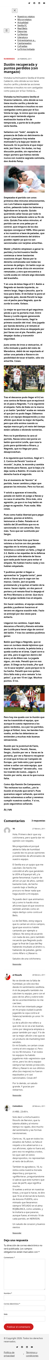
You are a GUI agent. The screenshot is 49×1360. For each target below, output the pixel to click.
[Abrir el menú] (6, 30)
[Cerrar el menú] (14, 10)
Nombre (8, 1293)
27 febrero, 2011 (38, 828)
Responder (17, 964)
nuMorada (9, 59)
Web (5, 1314)
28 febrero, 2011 (38, 975)
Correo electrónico (12, 1304)
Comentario (9, 1257)
